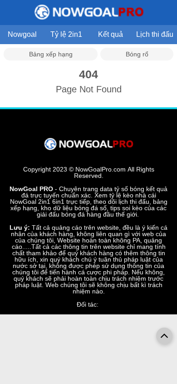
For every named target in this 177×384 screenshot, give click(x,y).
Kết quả (110, 34)
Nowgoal (22, 34)
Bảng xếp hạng (51, 54)
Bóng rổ (137, 54)
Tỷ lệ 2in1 (66, 34)
